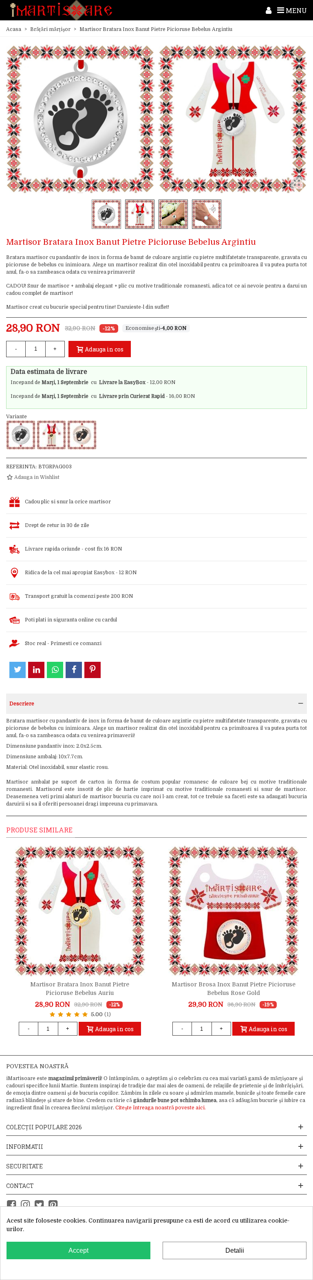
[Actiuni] (268, 10)
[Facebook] (11, 1205)
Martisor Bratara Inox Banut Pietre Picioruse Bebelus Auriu (79, 988)
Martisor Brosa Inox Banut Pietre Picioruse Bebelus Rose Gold (233, 988)
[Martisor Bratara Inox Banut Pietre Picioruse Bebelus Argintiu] (20, 435)
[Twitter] (39, 1205)
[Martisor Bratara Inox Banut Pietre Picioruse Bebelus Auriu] (51, 435)
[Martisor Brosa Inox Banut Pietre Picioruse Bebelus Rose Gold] (233, 911)
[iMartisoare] (61, 10)
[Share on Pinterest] (92, 670)
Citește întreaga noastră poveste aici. (160, 1108)
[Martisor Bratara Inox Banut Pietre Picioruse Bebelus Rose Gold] (82, 435)
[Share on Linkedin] (36, 670)
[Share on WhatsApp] (55, 670)
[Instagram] (25, 1205)
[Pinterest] (53, 1205)
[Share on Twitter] (17, 670)
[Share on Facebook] (74, 670)
